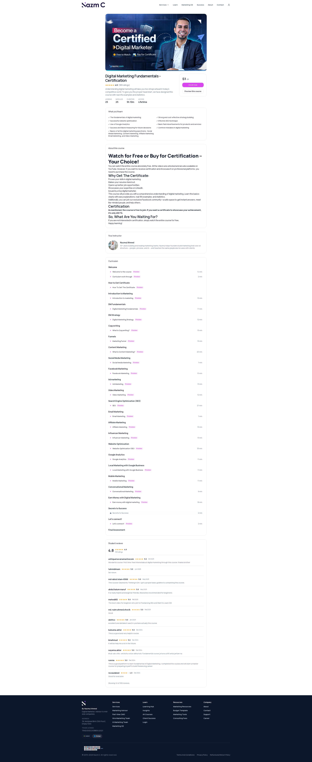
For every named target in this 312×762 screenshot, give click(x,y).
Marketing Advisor (120, 710)
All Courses (147, 714)
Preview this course (193, 91)
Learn (175, 5)
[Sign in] (229, 5)
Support (207, 714)
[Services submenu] (168, 5)
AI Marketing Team (120, 722)
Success (200, 5)
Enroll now (193, 85)
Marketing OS (187, 5)
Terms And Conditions (185, 755)
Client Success (149, 718)
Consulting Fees (180, 718)
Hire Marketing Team (121, 718)
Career (207, 718)
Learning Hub (148, 706)
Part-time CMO (118, 714)
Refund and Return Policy (220, 755)
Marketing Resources (182, 706)
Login (145, 722)
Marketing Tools (180, 714)
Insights (146, 710)
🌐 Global (97, 736)
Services (163, 5)
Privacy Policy (202, 755)
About (210, 5)
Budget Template (180, 710)
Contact (220, 5)
